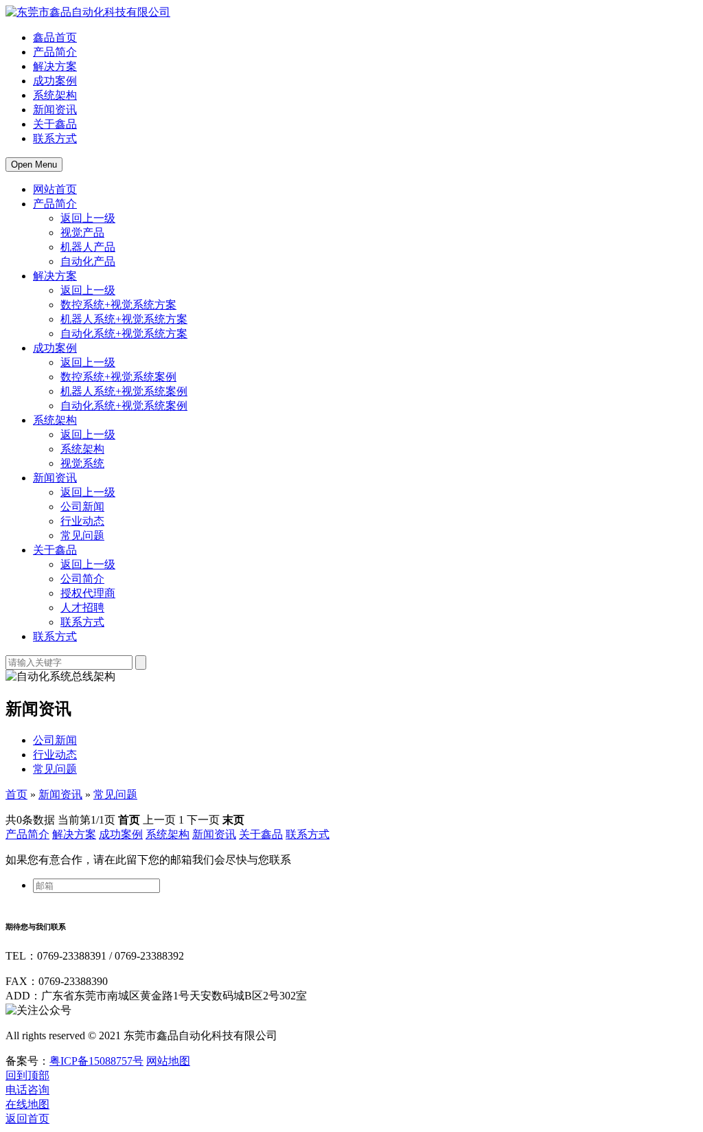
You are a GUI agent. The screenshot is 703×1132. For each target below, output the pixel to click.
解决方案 (55, 66)
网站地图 (168, 1061)
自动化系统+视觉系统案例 (123, 405)
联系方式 (55, 138)
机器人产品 (87, 247)
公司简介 (82, 579)
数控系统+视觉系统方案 (118, 304)
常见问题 (82, 535)
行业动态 (82, 521)
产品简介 (55, 52)
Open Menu (34, 164)
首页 (16, 794)
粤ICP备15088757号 (96, 1061)
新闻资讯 (55, 109)
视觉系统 (82, 463)
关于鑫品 (55, 124)
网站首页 (55, 189)
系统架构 (55, 95)
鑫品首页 (55, 37)
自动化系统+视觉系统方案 (123, 333)
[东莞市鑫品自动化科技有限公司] (87, 12)
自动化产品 (87, 261)
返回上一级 (87, 218)
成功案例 (55, 81)
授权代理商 (87, 593)
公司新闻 (82, 506)
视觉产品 (82, 232)
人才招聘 (82, 607)
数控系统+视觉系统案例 (118, 377)
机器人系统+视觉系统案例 (123, 391)
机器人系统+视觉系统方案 (123, 319)
